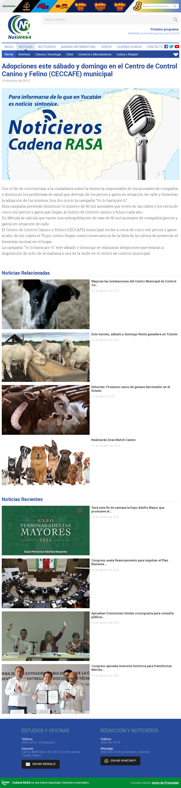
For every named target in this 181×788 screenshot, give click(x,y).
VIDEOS (106, 47)
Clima (69, 54)
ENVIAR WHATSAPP (123, 761)
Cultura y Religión (127, 54)
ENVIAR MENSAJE (44, 764)
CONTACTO (155, 47)
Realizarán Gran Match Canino (113, 440)
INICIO (8, 47)
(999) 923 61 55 (31, 742)
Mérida (8, 54)
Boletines (24, 54)
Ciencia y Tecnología (48, 54)
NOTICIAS (26, 47)
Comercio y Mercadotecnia (94, 54)
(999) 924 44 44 (110, 742)
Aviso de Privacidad (165, 782)
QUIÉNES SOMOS (129, 47)
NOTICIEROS (47, 47)
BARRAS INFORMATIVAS (78, 47)
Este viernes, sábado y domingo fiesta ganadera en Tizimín (134, 334)
